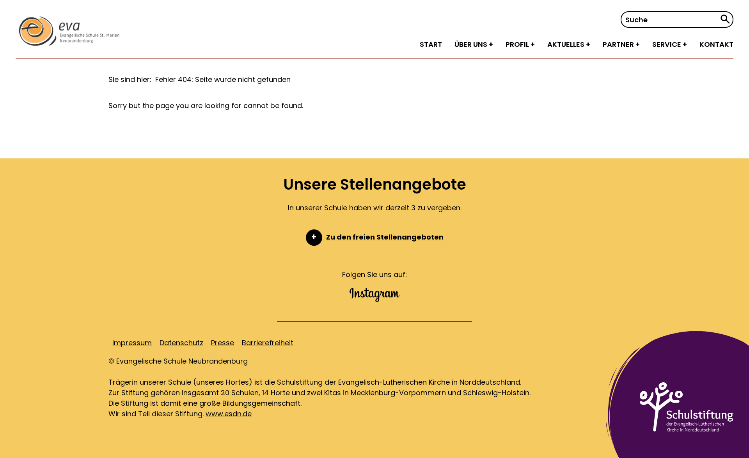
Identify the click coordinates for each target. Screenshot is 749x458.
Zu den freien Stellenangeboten (385, 237)
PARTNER (619, 44)
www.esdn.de (229, 414)
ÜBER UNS (471, 44)
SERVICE (667, 44)
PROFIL (518, 44)
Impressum (132, 343)
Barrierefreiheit (267, 343)
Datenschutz (181, 343)
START (431, 44)
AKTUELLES (566, 44)
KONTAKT (716, 44)
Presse (222, 343)
